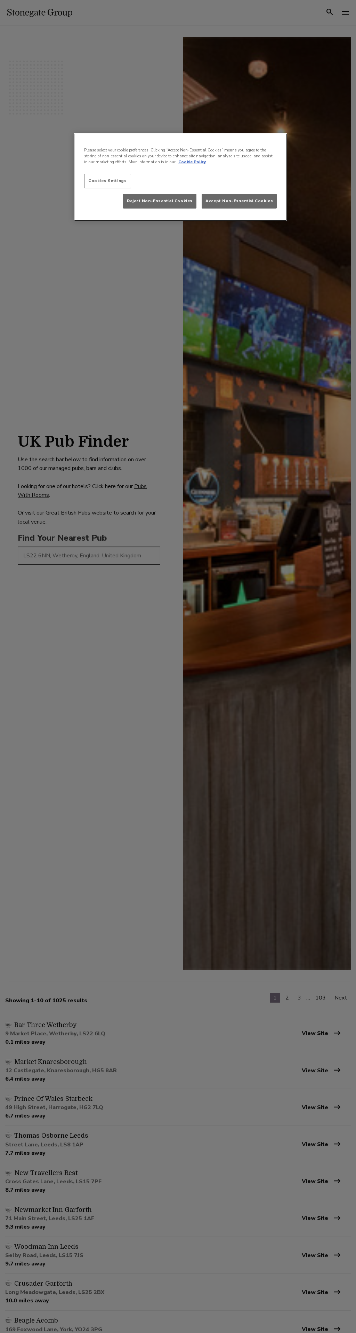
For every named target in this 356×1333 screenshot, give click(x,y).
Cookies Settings (107, 180)
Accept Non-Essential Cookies (239, 201)
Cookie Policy (192, 162)
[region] (180, 177)
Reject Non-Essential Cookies (160, 201)
